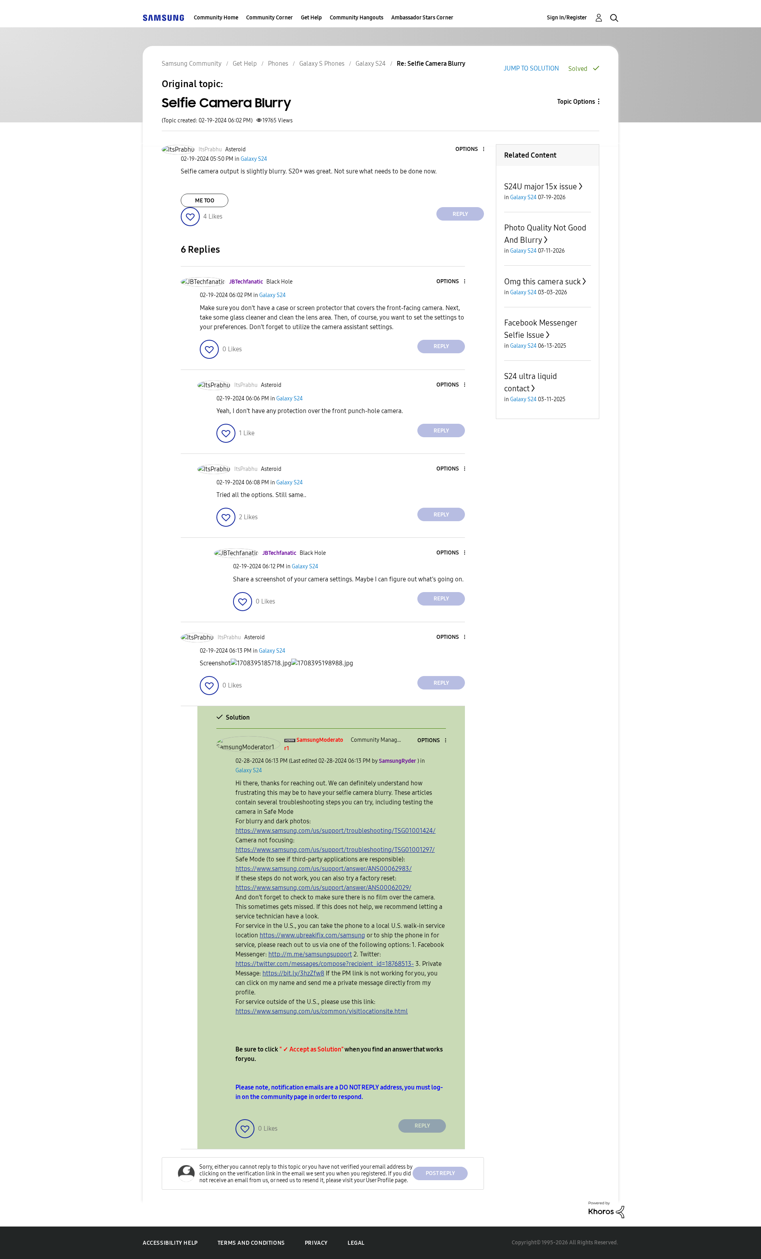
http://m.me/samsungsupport (310, 954)
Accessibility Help (170, 1243)
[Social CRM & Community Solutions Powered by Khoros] (606, 1209)
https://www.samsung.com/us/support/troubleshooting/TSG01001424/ (335, 830)
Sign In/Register (567, 17)
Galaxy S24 (371, 63)
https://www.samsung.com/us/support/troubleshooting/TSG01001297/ (335, 849)
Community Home (216, 17)
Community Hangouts (356, 17)
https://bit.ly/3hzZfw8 (293, 973)
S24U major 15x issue (540, 186)
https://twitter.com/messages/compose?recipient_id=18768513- (324, 964)
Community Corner (269, 17)
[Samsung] (163, 17)
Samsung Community (192, 63)
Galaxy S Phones (321, 63)
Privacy (316, 1243)
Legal (356, 1243)
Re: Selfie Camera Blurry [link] (431, 63)
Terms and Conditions (251, 1243)
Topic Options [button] (576, 101)
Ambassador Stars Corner (422, 17)
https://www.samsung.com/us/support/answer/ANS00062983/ (323, 868)
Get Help (311, 17)
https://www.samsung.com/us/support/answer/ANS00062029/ (323, 887)
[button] (470, 149)
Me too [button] (204, 200)
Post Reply (440, 1173)
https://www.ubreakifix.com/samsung (312, 935)
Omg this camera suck (542, 281)
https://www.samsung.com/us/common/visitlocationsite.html (321, 1011)
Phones (278, 63)
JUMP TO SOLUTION (531, 68)
